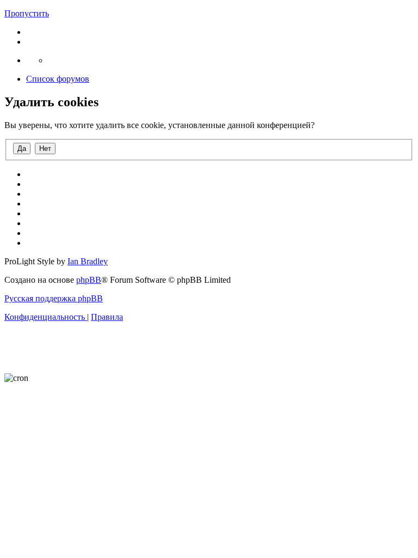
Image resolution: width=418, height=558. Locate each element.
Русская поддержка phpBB (53, 298)
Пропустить (26, 13)
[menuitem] (45, 317)
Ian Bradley (87, 261)
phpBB (88, 279)
